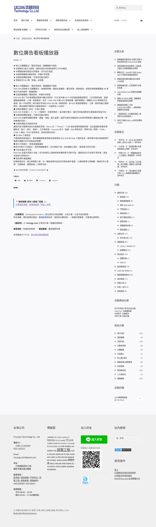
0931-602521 (19, 448)
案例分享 (120, 193)
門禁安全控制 (41, 29)
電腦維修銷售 (42, 20)
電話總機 (120, 337)
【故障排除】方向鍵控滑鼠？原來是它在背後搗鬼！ (129, 115)
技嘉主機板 (52, 454)
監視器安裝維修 (82, 20)
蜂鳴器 (64, 463)
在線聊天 (125, 313)
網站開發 (64, 460)
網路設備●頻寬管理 (124, 362)
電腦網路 (120, 378)
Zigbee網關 (61, 446)
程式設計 (120, 254)
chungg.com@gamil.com (24, 457)
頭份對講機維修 (51, 469)
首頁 (15, 20)
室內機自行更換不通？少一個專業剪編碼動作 (129, 172)
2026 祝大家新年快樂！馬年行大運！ (129, 141)
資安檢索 (120, 279)
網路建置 (25, 480)
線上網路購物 (83, 29)
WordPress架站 (53, 446)
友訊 (73, 446)
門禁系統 (123, 209)
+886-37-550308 (22, 445)
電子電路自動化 (126, 217)
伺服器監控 (68, 446)
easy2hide (65, 437)
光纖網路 (120, 349)
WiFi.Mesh (30, 483)
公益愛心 (120, 354)
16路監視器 (50, 437)
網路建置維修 (125, 201)
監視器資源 (121, 266)
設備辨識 (68, 463)
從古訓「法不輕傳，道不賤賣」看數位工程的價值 (129, 164)
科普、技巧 (121, 287)
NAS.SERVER (19, 483)
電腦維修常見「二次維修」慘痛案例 (129, 154)
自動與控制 (121, 345)
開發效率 (52, 466)
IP (68, 437)
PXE (56, 440)
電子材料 (120, 333)
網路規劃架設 (61, 20)
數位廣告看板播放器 (40, 234)
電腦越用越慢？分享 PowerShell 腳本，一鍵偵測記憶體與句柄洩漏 (129, 107)
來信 (44, 217)
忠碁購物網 (127, 311)
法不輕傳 (58, 457)
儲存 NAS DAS (125, 205)
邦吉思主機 (131, 308)
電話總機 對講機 (20, 29)
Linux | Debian (126, 246)
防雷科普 (58, 466)
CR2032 (59, 437)
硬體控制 (123, 258)
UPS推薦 (49, 443)
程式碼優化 (53, 460)
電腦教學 (63, 466)
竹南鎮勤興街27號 (23, 466)
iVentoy (51, 439)
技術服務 (120, 366)
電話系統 (123, 213)
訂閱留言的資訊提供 (123, 475)
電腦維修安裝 (125, 225)
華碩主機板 (58, 463)
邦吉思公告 (124, 238)
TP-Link (69, 439)
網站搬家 (59, 460)
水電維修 (52, 457)
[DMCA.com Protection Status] (128, 450)
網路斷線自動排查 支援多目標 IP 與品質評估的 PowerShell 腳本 (129, 60)
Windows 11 (63, 443)
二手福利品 (121, 374)
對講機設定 (50, 450)
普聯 (62, 454)
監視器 (122, 197)
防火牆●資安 (122, 358)
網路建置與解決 (123, 275)
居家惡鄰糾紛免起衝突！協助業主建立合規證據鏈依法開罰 (129, 67)
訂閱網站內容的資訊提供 (125, 472)
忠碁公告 (120, 233)
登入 (116, 470)
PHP (121, 262)
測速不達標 (64, 457)
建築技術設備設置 (62, 29)
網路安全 (52, 463)
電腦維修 (34, 480)
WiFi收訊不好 (56, 443)
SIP (59, 440)
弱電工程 (120, 283)
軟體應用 (123, 250)
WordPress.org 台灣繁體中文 (127, 478)
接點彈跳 (58, 454)
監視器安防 (121, 370)
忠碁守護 (125, 316)
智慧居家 (123, 221)
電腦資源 (120, 242)
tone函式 (62, 440)
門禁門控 (120, 341)
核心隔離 (66, 454)
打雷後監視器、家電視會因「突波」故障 (33, 204)
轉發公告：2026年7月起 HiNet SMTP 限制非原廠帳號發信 (129, 73)
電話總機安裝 (70, 466)
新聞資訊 (120, 291)
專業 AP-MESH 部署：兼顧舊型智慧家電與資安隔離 (129, 99)
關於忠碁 (25, 20)
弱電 (55, 450)
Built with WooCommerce (25, 513)
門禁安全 (34, 477)
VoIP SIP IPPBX (123, 270)
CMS (55, 437)
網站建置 (123, 229)
